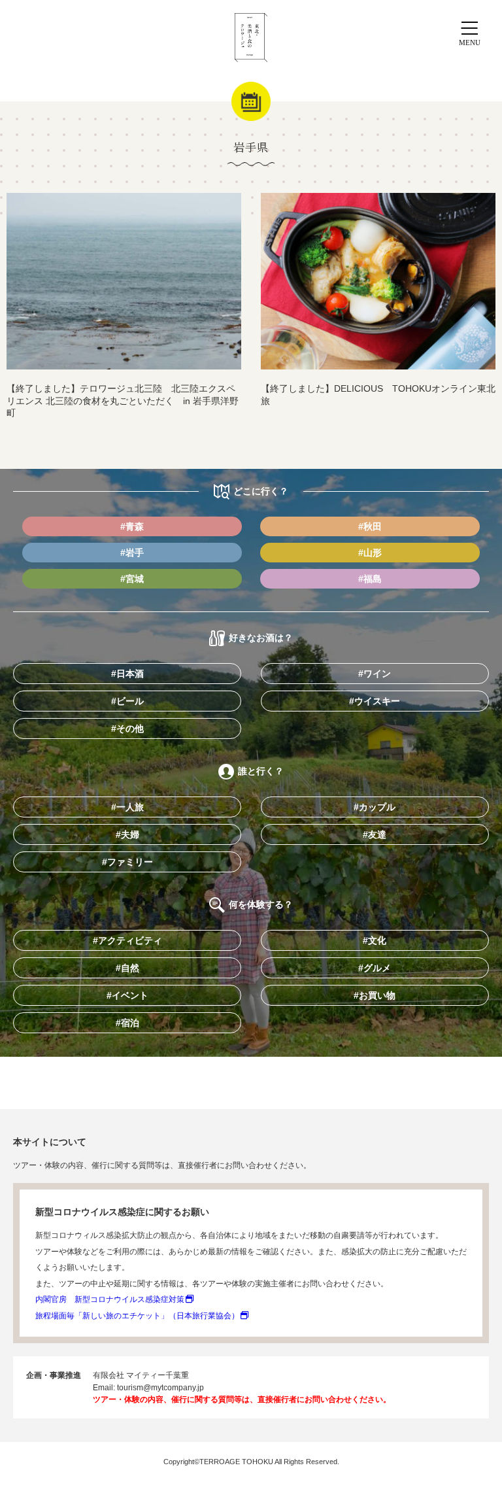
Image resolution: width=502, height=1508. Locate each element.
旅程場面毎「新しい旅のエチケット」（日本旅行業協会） (137, 1315)
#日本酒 (127, 673)
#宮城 (132, 579)
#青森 (132, 526)
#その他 (127, 728)
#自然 (127, 968)
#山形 (370, 552)
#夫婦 (127, 834)
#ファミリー (127, 862)
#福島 (370, 579)
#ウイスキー (374, 701)
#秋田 (370, 526)
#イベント (127, 995)
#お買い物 (374, 995)
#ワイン (374, 673)
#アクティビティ (127, 940)
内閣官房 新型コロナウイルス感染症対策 (109, 1299)
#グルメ (374, 968)
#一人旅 (127, 807)
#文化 (374, 940)
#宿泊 (127, 1023)
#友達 (374, 834)
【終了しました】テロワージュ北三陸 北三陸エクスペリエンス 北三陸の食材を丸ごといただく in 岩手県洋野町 (123, 400)
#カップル (374, 807)
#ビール (127, 701)
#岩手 (132, 552)
